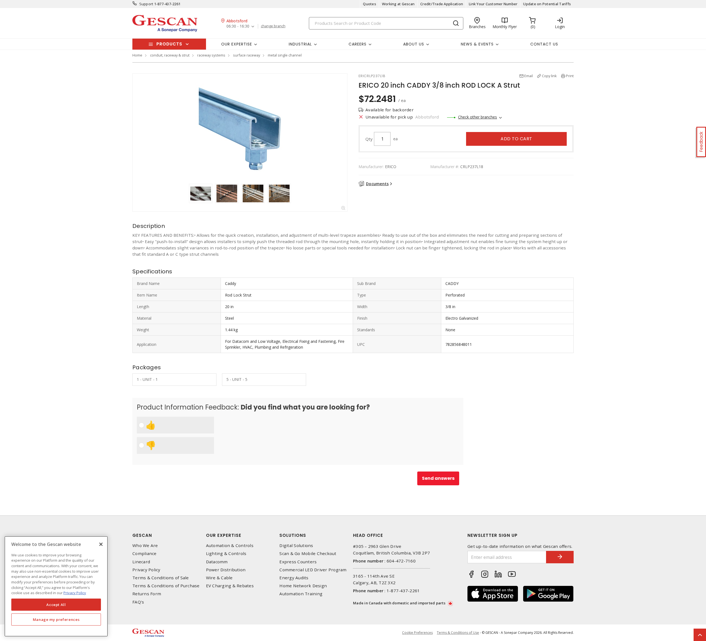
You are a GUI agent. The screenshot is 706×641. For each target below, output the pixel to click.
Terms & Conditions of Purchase (166, 585)
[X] (101, 544)
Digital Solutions (296, 545)
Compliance (144, 553)
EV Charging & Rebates (230, 585)
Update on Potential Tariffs (547, 3)
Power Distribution (226, 569)
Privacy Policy (146, 569)
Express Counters (298, 561)
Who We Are (145, 545)
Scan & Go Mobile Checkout (307, 553)
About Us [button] (413, 44)
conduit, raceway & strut (169, 55)
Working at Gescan (398, 3)
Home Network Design (303, 585)
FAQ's (138, 602)
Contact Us (544, 44)
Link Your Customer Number (493, 3)
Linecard (141, 561)
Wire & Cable (219, 577)
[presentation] (183, 193)
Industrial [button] (300, 44)
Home (137, 55)
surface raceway (246, 55)
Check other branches (477, 117)
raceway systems (211, 55)
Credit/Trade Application (441, 3)
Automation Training (300, 593)
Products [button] (169, 44)
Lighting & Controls (226, 553)
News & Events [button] (477, 44)
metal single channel (285, 55)
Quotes (369, 3)
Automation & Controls (229, 545)
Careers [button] (358, 44)
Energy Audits (293, 577)
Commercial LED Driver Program (312, 569)
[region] (56, 586)
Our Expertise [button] (236, 44)
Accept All (56, 604)
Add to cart (516, 139)
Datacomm (217, 561)
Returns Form (146, 593)
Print (570, 75)
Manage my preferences (56, 619)
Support (146, 3)
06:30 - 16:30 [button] (237, 26)
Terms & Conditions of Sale (160, 577)
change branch (273, 26)
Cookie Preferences (417, 632)
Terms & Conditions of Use (458, 632)
